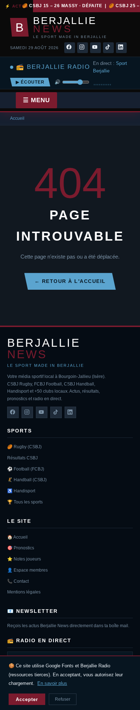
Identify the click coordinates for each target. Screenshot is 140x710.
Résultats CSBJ (22, 457)
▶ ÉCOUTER (30, 82)
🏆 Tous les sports (25, 502)
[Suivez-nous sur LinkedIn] (121, 47)
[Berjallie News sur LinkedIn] (70, 412)
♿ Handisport (21, 490)
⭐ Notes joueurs (24, 559)
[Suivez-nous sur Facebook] (69, 47)
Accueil (17, 118)
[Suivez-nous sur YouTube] (95, 47)
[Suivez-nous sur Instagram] (82, 47)
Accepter (27, 699)
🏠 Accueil (17, 537)
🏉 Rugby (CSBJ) (24, 446)
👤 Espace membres (27, 570)
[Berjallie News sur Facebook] (13, 412)
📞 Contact (18, 581)
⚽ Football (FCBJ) (25, 469)
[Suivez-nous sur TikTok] (108, 47)
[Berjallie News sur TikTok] (56, 412)
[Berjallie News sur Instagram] (27, 412)
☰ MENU (36, 100)
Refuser (62, 699)
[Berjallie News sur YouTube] (41, 412)
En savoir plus (52, 683)
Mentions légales (24, 592)
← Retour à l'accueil (70, 281)
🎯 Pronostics (20, 547)
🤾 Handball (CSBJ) (27, 479)
